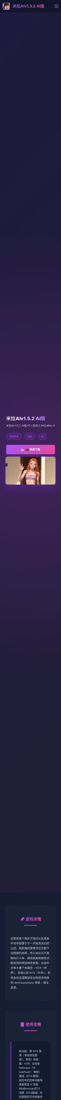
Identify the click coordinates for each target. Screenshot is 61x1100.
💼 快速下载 (33, 449)
